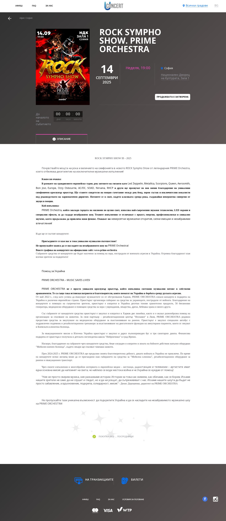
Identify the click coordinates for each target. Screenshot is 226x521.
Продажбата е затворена (172, 96)
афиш (19, 5)
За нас (49, 5)
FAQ (34, 5)
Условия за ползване (133, 499)
